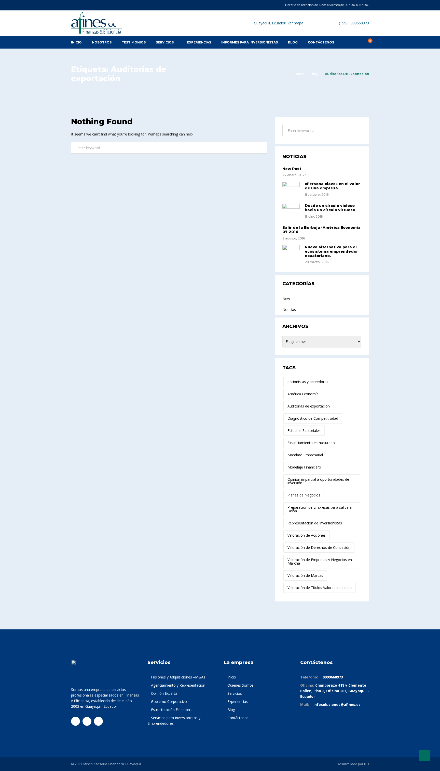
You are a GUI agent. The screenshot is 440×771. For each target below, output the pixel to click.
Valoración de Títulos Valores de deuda (319, 587)
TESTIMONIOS (134, 42)
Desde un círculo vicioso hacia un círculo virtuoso (330, 207)
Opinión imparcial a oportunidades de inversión (318, 481)
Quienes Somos (240, 685)
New (286, 298)
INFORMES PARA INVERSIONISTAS (249, 42)
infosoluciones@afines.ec (337, 704)
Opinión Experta (164, 693)
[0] (367, 42)
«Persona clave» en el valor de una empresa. (332, 186)
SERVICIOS (165, 42)
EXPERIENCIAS (199, 42)
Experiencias (237, 701)
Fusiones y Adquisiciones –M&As (178, 677)
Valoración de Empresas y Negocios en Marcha (319, 561)
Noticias (289, 309)
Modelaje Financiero (304, 467)
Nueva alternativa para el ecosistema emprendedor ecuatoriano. (331, 251)
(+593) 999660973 (354, 23)
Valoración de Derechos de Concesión (318, 547)
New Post (291, 169)
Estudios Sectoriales (304, 430)
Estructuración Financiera (172, 709)
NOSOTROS (102, 42)
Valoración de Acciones (306, 535)
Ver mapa (295, 23)
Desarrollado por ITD (353, 764)
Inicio (231, 677)
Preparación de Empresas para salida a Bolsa (319, 509)
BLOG (293, 42)
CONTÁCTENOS (321, 42)
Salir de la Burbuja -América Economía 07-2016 (321, 229)
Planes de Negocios (303, 495)
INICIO (76, 42)
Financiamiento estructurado (311, 442)
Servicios (234, 693)
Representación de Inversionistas (314, 523)
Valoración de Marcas (305, 575)
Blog (315, 74)
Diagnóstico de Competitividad (312, 418)
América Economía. (303, 393)
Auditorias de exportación (308, 406)
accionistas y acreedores (307, 381)
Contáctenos (238, 717)
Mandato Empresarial (305, 454)
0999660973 (333, 677)
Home (299, 74)
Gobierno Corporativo (169, 701)
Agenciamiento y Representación (178, 685)
